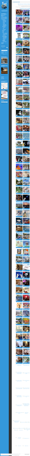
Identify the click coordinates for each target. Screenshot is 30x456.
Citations (4, 29)
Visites (4, 23)
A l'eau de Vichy (4, 10)
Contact (2, 43)
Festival (4, 27)
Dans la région (4, 36)
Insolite (3, 30)
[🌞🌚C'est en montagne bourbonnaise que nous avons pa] (4, 70)
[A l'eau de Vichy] (4, 5)
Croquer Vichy (5, 34)
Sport (3, 31)
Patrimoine (4, 20)
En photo (4, 35)
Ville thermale (5, 33)
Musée (4, 22)
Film (3, 28)
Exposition (4, 21)
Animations (4, 24)
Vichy (3, 32)
